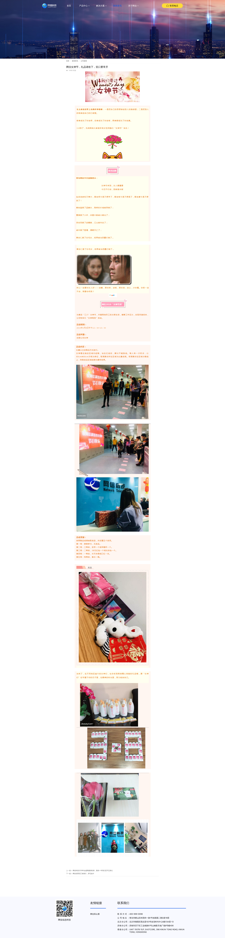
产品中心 (83, 5)
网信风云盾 (95, 914)
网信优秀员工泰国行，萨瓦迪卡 (83, 873)
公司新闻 (84, 61)
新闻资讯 (117, 5)
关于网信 (132, 5)
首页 (69, 5)
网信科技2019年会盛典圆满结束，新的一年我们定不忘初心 (93, 870)
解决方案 (100, 5)
